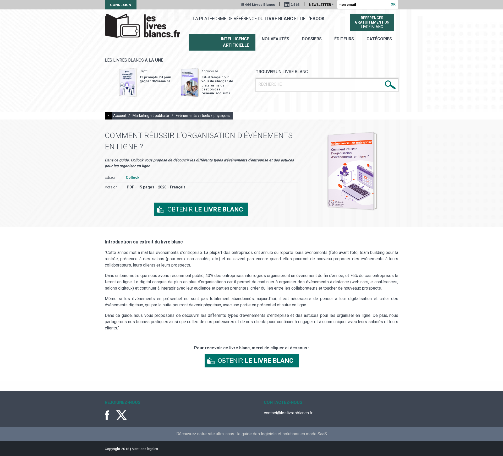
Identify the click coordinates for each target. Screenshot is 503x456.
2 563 (295, 4)
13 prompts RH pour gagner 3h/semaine (155, 79)
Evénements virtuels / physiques (203, 115)
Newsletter (321, 4)
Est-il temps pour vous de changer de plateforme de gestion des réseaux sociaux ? (217, 85)
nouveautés (275, 38)
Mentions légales (145, 449)
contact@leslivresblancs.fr (288, 412)
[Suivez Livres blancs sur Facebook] (110, 415)
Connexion (120, 5)
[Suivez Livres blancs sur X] (121, 415)
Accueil (119, 115)
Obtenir (205, 209)
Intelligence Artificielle (235, 42)
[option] (145, 82)
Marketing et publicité (151, 115)
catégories (379, 38)
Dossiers (312, 38)
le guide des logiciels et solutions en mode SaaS (282, 433)
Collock (132, 177)
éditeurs (344, 38)
